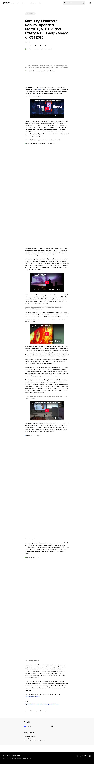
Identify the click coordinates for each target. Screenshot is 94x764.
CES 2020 (40, 89)
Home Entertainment (30, 13)
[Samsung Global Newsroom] (90, 3)
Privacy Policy (5, 758)
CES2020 (31, 704)
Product (18, 3)
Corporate (24, 3)
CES (28, 704)
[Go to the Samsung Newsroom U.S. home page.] (8, 3)
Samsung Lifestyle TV (49, 704)
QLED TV (41, 704)
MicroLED (36, 704)
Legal (10, 758)
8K (25, 704)
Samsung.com (7, 755)
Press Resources (32, 3)
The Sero (57, 704)
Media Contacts (17, 755)
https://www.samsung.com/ (32, 696)
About (40, 3)
